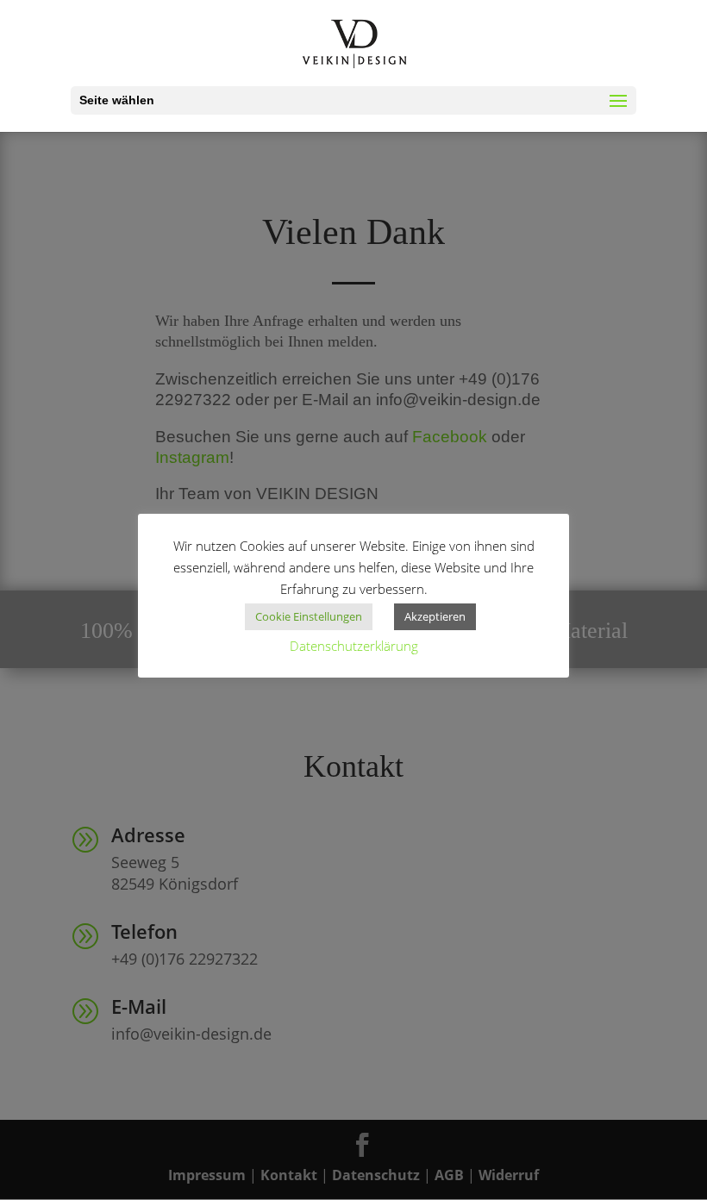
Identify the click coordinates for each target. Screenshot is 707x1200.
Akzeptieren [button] (435, 616)
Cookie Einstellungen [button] (308, 616)
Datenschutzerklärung (354, 645)
